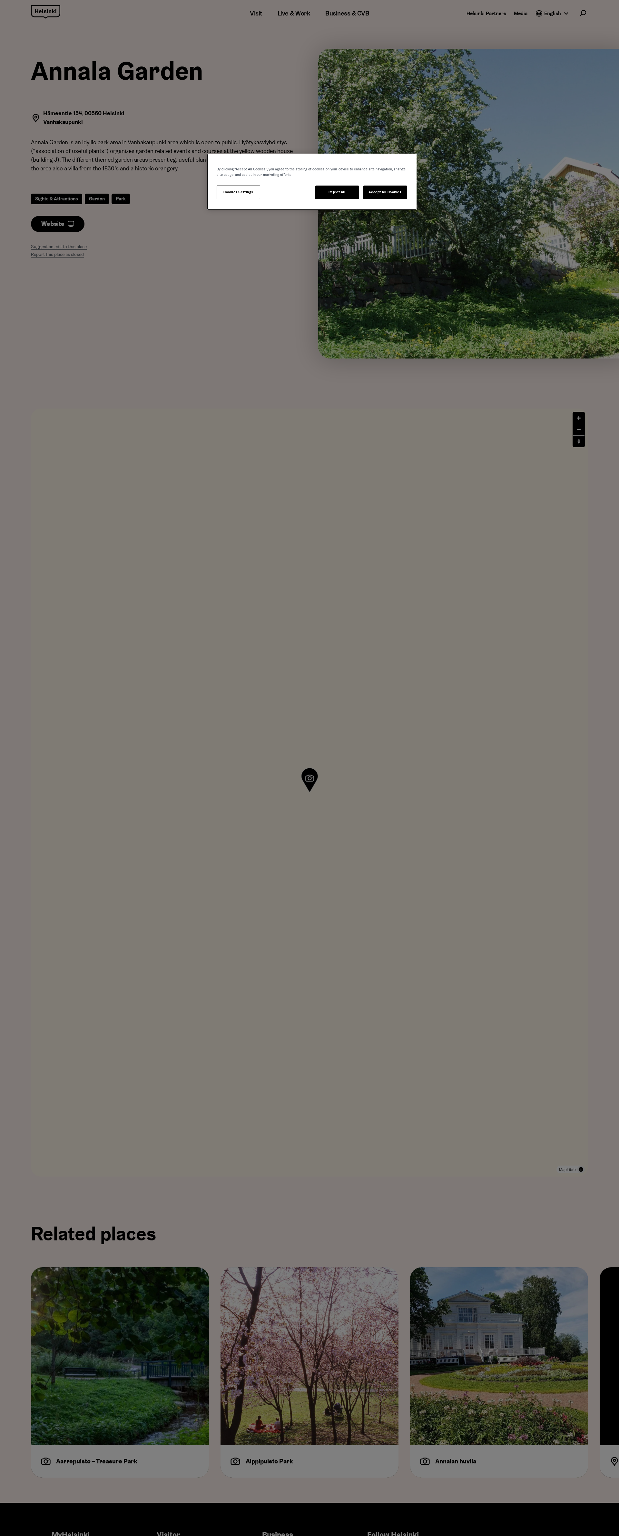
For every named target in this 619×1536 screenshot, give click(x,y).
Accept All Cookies (384, 192)
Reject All (337, 192)
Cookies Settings (238, 192)
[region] (312, 182)
